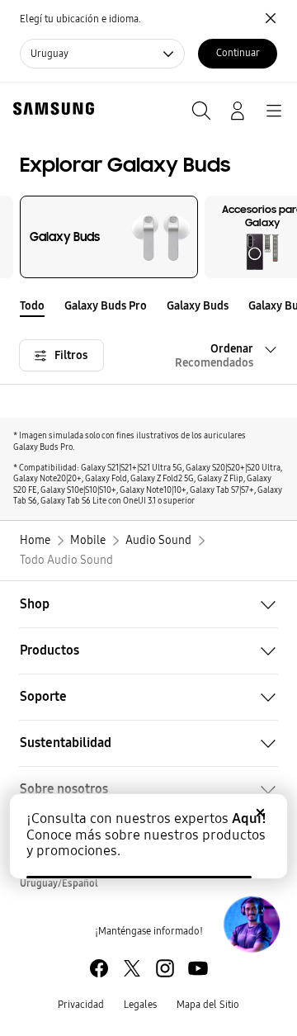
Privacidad (81, 1004)
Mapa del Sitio (208, 1004)
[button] (287, 306)
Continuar (238, 53)
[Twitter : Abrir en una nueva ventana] (132, 968)
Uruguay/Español (59, 883)
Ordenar (214, 356)
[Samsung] (50, 108)
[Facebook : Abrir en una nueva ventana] (99, 968)
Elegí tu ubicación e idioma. (80, 19)
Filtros (70, 355)
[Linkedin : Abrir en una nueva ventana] (165, 968)
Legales (140, 1004)
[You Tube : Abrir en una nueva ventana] (198, 968)
